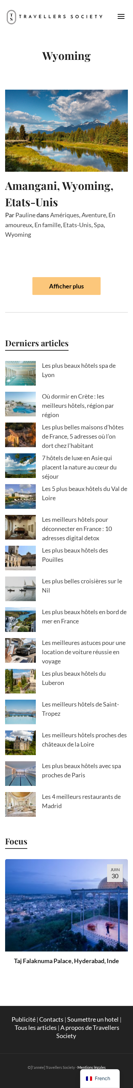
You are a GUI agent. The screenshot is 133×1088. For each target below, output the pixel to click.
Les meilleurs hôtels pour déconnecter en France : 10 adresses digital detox (77, 529)
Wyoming (18, 234)
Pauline (25, 215)
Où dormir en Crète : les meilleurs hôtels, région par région (78, 405)
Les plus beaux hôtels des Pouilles (75, 554)
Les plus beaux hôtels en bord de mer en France (84, 616)
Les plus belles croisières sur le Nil (82, 585)
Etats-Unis (77, 225)
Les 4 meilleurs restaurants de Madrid (81, 801)
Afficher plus (66, 286)
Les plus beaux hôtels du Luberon (74, 678)
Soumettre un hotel (93, 1019)
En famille (47, 225)
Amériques (64, 215)
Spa (99, 225)
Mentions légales (91, 1067)
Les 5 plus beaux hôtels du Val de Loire (84, 493)
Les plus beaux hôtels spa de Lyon (79, 370)
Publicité (23, 1019)
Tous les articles (36, 1027)
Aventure (94, 215)
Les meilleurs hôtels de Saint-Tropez (80, 708)
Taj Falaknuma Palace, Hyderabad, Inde (66, 960)
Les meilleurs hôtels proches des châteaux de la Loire (84, 739)
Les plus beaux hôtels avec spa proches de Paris (81, 770)
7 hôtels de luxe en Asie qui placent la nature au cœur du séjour (79, 467)
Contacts (51, 1019)
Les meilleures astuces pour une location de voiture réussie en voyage (83, 652)
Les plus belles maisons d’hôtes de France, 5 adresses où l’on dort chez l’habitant (83, 436)
